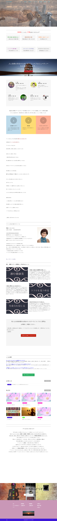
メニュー (21, 1)
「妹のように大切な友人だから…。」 (26, 404)
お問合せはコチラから (28, 494)
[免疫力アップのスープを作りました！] (28, 411)
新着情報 (22, 503)
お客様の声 (45, 1)
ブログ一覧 (47, 390)
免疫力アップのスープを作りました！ (27, 419)
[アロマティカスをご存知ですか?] (13, 397)
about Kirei (29, 1)
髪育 (9, 384)
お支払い (49, 1)
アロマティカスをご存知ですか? (11, 404)
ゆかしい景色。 (39, 419)
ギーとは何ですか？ (9, 419)
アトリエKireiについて (16, 506)
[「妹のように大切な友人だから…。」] (28, 397)
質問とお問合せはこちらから (28, 374)
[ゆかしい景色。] (44, 411)
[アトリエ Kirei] (28, 513)
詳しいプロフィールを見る (11, 259)
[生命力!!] (44, 397)
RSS (6, 519)
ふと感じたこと (40, 417)
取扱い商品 (40, 1)
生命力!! (39, 404)
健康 (23, 417)
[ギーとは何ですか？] (13, 411)
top (13, 503)
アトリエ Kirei (9, 1)
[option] (28, 13)
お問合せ (38, 503)
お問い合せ (25, 1)
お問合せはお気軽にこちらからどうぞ (28, 335)
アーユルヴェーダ (10, 417)
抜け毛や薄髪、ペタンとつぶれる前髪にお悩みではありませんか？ (20, 384)
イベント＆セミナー (35, 1)
